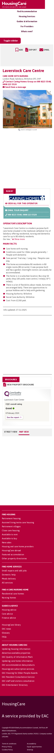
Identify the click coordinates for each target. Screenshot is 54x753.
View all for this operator (22, 203)
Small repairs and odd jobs (14, 571)
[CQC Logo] (12, 396)
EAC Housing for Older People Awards (20, 673)
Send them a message (15, 87)
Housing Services (27, 16)
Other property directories (14, 558)
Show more (19, 239)
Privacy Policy (7, 747)
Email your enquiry (17, 210)
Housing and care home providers (18, 546)
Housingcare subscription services (18, 669)
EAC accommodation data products (18, 665)
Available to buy (9, 538)
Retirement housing (11, 518)
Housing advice (9, 610)
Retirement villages (11, 526)
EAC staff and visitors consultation (18, 681)
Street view (10, 432)
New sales (6, 542)
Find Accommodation (27, 11)
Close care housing (11, 530)
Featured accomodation (13, 554)
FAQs (4, 637)
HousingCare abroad (11, 550)
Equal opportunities (34, 747)
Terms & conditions (9, 744)
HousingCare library (11, 625)
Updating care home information (17, 661)
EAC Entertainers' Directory (15, 685)
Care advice (7, 614)
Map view (24, 432)
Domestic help (9, 575)
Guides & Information (27, 21)
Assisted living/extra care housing (18, 522)
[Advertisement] (27, 159)
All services (7, 583)
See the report (13, 417)
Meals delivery (9, 579)
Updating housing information (16, 649)
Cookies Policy (7, 750)
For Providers (27, 26)
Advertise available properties (16, 653)
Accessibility (31, 744)
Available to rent (10, 534)
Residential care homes (13, 594)
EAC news (6, 629)
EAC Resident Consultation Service (18, 677)
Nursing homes (9, 598)
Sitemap (30, 750)
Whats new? (27, 31)
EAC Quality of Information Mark (17, 657)
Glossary (6, 633)
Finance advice (9, 618)
